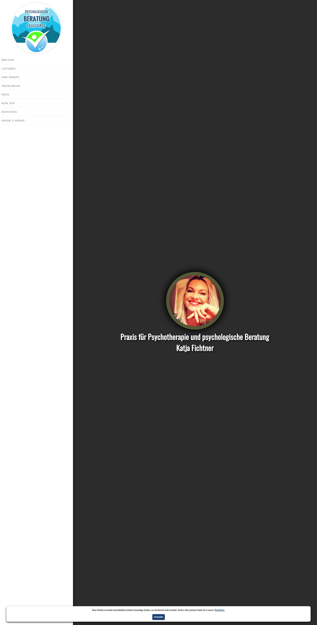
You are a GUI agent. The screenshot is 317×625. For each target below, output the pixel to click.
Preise (6, 94)
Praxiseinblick (11, 86)
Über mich (8, 60)
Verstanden (158, 617)
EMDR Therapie (10, 77)
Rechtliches (219, 610)
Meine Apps (8, 103)
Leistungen (8, 68)
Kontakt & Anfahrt (13, 120)
